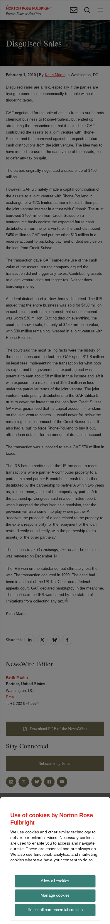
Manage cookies (55, 895)
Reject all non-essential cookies (55, 909)
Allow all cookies (55, 880)
